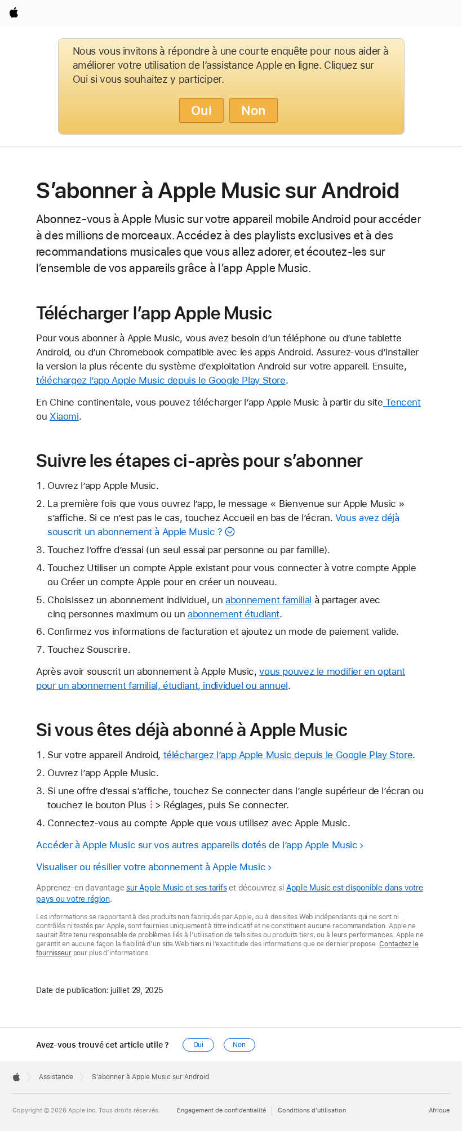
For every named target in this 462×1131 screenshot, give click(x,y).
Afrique (439, 1110)
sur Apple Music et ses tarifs (176, 887)
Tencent (402, 402)
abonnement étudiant (233, 614)
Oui (201, 110)
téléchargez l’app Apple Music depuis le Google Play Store (161, 380)
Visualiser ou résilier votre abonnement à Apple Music (150, 866)
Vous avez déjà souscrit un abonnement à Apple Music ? (223, 524)
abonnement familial (268, 599)
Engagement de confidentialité (221, 1110)
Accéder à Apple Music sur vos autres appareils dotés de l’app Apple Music (197, 845)
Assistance (56, 1077)
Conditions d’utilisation (312, 1110)
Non (253, 110)
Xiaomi (64, 416)
